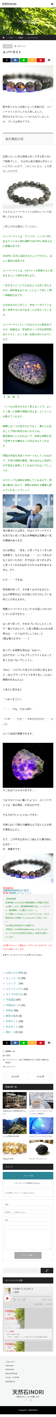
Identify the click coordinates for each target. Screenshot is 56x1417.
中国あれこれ (13, 1005)
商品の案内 (16, 890)
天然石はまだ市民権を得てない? (14, 1112)
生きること (12, 1026)
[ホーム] (3, 36)
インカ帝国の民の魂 (11, 1136)
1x (19, 1300)
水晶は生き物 (8, 1159)
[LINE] (24, 60)
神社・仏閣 (12, 1032)
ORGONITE (9, 1370)
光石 (20, 1060)
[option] (28, 1324)
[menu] (52, 4)
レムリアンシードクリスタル (40, 1136)
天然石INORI (9, 4)
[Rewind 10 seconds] (14, 1299)
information (9, 1366)
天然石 (7, 46)
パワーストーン (11, 1060)
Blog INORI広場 (11, 1373)
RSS (30, 1400)
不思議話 (11, 999)
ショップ (12, 983)
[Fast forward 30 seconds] (24, 1299)
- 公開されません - (16, 1212)
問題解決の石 (29, 1060)
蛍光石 (8, 1063)
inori (13, 1051)
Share (48, 1304)
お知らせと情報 (14, 972)
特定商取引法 (10, 1382)
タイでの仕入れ (14, 994)
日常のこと (12, 1021)
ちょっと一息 (13, 978)
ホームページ (20, 892)
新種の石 (45, 1060)
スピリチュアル (14, 989)
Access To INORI (12, 1377)
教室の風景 (12, 1016)
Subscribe (38, 1304)
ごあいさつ (10, 1362)
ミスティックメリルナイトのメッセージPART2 (40, 1112)
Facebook (26, 1400)
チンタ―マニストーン (38, 1159)
